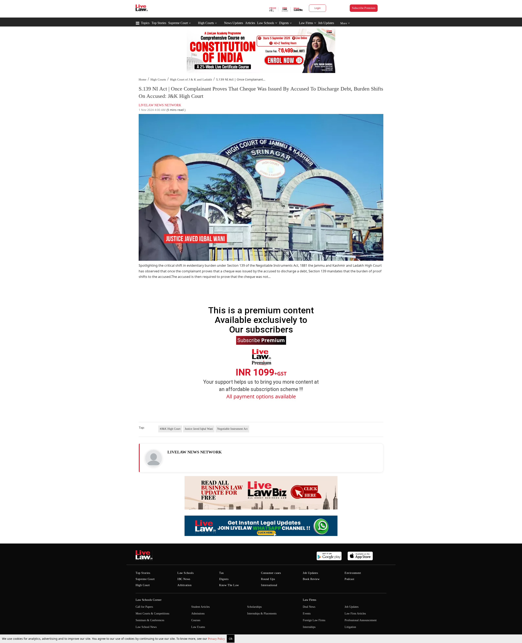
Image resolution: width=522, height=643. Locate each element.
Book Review (311, 579)
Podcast (349, 579)
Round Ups (268, 579)
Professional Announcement (361, 620)
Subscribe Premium (364, 8)
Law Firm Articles (355, 613)
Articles (250, 23)
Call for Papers (144, 606)
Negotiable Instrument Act (232, 428)
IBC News (183, 579)
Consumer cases (271, 573)
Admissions (198, 613)
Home (142, 79)
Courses (195, 620)
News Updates (233, 23)
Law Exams (198, 627)
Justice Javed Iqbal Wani (199, 428)
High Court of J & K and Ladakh (191, 79)
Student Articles (200, 606)
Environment (353, 573)
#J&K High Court (170, 428)
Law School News (146, 627)
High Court (143, 585)
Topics (145, 23)
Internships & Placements (261, 613)
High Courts (206, 23)
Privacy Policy (217, 638)
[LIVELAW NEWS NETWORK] (153, 458)
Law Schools (265, 23)
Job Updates (326, 23)
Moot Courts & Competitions (152, 613)
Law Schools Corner (148, 599)
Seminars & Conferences (150, 620)
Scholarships (254, 606)
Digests (284, 23)
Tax (221, 573)
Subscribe (261, 340)
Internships (309, 627)
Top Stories (159, 23)
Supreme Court (178, 23)
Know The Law (229, 585)
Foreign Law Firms (314, 620)
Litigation (350, 627)
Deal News (309, 606)
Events (307, 613)
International (269, 585)
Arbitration (184, 585)
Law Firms (306, 23)
